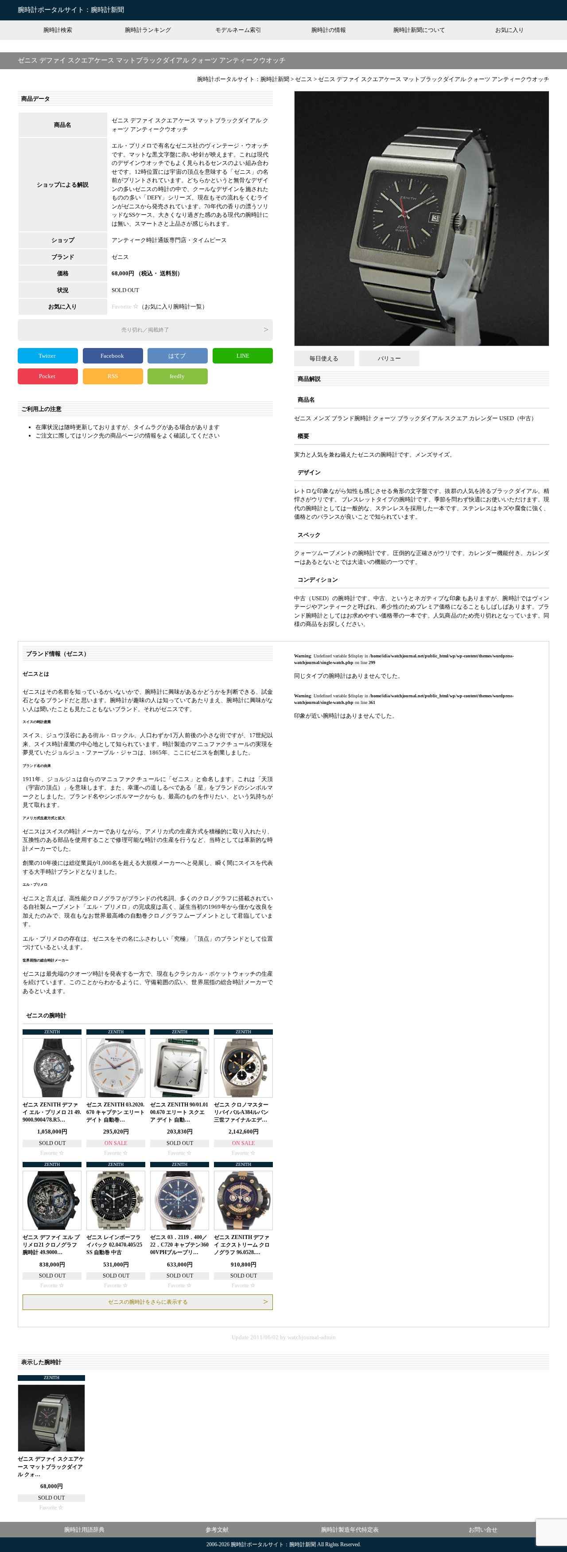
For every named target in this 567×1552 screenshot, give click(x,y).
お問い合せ (483, 1529)
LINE (243, 355)
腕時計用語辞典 (84, 1529)
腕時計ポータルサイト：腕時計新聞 (71, 9)
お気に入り (509, 30)
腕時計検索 (57, 30)
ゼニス (120, 257)
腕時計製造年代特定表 (350, 1529)
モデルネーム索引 (238, 30)
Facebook (113, 355)
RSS (113, 376)
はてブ (177, 355)
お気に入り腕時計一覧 (173, 306)
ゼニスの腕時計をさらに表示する (148, 1302)
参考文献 (217, 1529)
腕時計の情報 (328, 30)
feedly (178, 376)
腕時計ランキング (148, 30)
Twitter (48, 355)
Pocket (48, 376)
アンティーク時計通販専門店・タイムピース (169, 240)
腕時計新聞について (419, 30)
